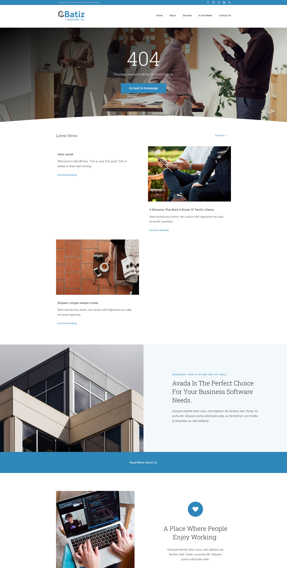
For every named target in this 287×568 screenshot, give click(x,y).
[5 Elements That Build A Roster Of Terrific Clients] (189, 174)
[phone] (230, 2)
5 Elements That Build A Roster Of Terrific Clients (181, 209)
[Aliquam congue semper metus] (97, 267)
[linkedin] (224, 2)
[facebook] (208, 2)
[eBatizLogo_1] (71, 10)
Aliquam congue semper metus (78, 303)
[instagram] (213, 2)
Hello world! (65, 154)
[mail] (219, 2)
